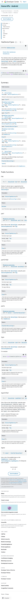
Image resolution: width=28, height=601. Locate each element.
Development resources (7, 563)
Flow (6, 99)
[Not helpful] (12, 16)
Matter (2, 493)
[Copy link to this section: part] (5, 214)
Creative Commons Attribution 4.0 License (17, 479)
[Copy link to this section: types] (6, 448)
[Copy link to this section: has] (4, 176)
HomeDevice (6, 53)
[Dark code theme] (26, 46)
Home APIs (16, 11)
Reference (16, 12)
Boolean (4, 90)
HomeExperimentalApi (8, 102)
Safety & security (5, 539)
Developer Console (6, 578)
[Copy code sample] (26, 71)
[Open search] (21, 2)
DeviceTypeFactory (13, 94)
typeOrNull (5, 153)
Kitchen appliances (5, 547)
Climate (3, 536)
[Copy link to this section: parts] (6, 306)
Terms (2, 594)
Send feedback (7, 19)
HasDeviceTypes (11, 47)
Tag (6, 106)
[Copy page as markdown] (20, 42)
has (3, 94)
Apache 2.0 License (22, 481)
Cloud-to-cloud (5, 500)
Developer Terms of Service (8, 570)
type (3, 141)
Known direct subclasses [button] (9, 52)
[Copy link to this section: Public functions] (15, 172)
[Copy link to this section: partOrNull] (9, 260)
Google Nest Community (7, 588)
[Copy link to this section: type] (5, 337)
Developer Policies (5, 572)
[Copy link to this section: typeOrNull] (9, 393)
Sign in (24, 1)
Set (9, 126)
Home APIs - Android (9, 6)
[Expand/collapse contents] (9, 23)
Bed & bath (3, 549)
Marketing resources (6, 560)
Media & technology (6, 541)
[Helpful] (10, 16)
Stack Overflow (5, 585)
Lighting (3, 534)
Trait (14, 61)
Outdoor (3, 552)
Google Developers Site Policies (15, 482)
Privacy (7, 594)
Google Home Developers (6, 11)
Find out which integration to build (9, 512)
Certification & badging (7, 558)
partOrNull (5, 118)
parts (3, 130)
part (3, 105)
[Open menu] (2, 1)
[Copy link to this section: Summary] (9, 83)
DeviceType (4, 61)
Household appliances (6, 544)
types (3, 163)
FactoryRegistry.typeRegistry (10, 461)
